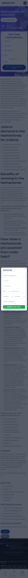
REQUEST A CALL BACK (14, 307)
